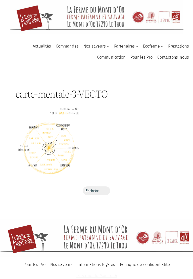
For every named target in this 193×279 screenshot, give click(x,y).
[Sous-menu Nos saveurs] (108, 46)
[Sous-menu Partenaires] (137, 46)
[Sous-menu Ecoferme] (162, 46)
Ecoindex (92, 191)
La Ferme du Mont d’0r (96, 275)
